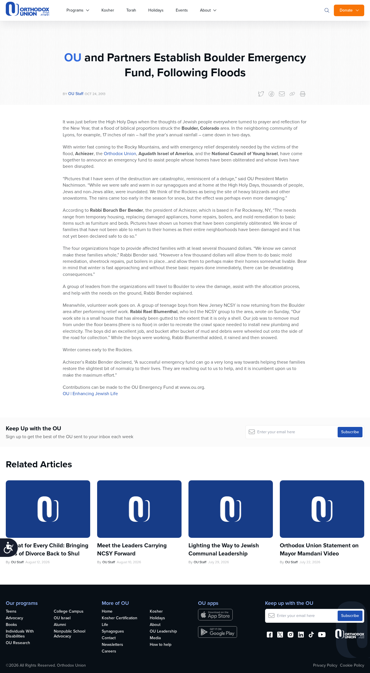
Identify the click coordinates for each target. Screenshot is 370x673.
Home (107, 611)
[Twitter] (261, 93)
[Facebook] (271, 93)
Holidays (156, 10)
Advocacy (14, 618)
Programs (75, 10)
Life (105, 625)
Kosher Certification (119, 618)
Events (182, 10)
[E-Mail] (281, 93)
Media (155, 638)
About (205, 10)
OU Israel (62, 618)
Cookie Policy (352, 665)
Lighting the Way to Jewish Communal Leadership (223, 549)
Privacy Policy (325, 665)
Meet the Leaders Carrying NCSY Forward (132, 549)
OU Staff (75, 94)
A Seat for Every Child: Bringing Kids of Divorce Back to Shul (47, 549)
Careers (109, 651)
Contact (109, 638)
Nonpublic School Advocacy (69, 634)
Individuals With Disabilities (20, 634)
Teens (11, 611)
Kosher (107, 10)
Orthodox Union (120, 153)
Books (11, 625)
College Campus (69, 611)
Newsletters (112, 645)
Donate (346, 10)
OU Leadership (163, 631)
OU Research (18, 643)
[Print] (302, 93)
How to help (160, 645)
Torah (131, 10)
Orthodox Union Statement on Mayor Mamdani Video (319, 549)
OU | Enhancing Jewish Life (90, 393)
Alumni (60, 625)
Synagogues (113, 631)
